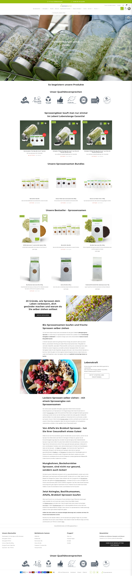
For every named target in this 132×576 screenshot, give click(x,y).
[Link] (122, 8)
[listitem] (55, 1)
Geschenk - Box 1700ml (8, 547)
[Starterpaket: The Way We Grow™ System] (34, 135)
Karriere (90, 8)
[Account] (123, 5)
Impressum (73, 572)
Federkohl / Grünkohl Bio (40, 545)
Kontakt (69, 540)
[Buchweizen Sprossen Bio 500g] (34, 269)
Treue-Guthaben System (110, 5)
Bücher (52, 8)
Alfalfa (58, 448)
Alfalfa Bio (37, 536)
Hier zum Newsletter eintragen (115, 544)
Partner (96, 8)
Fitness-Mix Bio (38, 547)
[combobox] (66, 13)
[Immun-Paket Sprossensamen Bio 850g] (66, 182)
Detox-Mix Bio (38, 543)
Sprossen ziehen (64, 419)
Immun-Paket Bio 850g (8, 543)
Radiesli (64, 448)
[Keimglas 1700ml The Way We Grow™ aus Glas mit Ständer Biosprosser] (66, 135)
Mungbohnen (84, 478)
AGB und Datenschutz (63, 572)
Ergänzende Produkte (65, 8)
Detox (53, 122)
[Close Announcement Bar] (131, 1)
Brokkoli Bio (37, 538)
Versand (79, 572)
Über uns (69, 536)
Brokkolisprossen (57, 505)
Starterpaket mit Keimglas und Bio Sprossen (12, 536)
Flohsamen (63, 452)
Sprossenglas (50, 413)
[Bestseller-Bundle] (34, 182)
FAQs (63, 521)
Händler (119, 5)
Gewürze (57, 8)
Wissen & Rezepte (77, 8)
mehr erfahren (43, 315)
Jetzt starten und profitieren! (66, 53)
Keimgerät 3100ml (6, 540)
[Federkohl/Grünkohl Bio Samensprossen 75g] (97, 269)
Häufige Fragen (71, 538)
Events (85, 8)
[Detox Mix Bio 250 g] (66, 269)
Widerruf (85, 572)
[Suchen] (129, 5)
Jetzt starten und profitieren (96, 376)
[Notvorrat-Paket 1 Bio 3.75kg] (97, 182)
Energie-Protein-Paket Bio (8, 545)
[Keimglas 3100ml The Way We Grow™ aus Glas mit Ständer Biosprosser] (97, 135)
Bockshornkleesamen (60, 480)
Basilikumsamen (49, 503)
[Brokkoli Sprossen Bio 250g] (97, 229)
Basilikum (55, 452)
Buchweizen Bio (38, 540)
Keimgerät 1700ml (6, 538)
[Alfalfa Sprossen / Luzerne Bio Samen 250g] (34, 229)
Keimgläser (45, 8)
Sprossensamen (36, 8)
